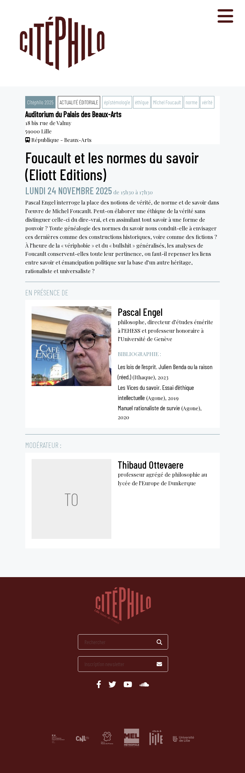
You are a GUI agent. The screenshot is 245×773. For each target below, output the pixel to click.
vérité (207, 102)
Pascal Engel (140, 312)
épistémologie (117, 102)
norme (191, 102)
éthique (142, 102)
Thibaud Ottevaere (150, 464)
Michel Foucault (167, 102)
